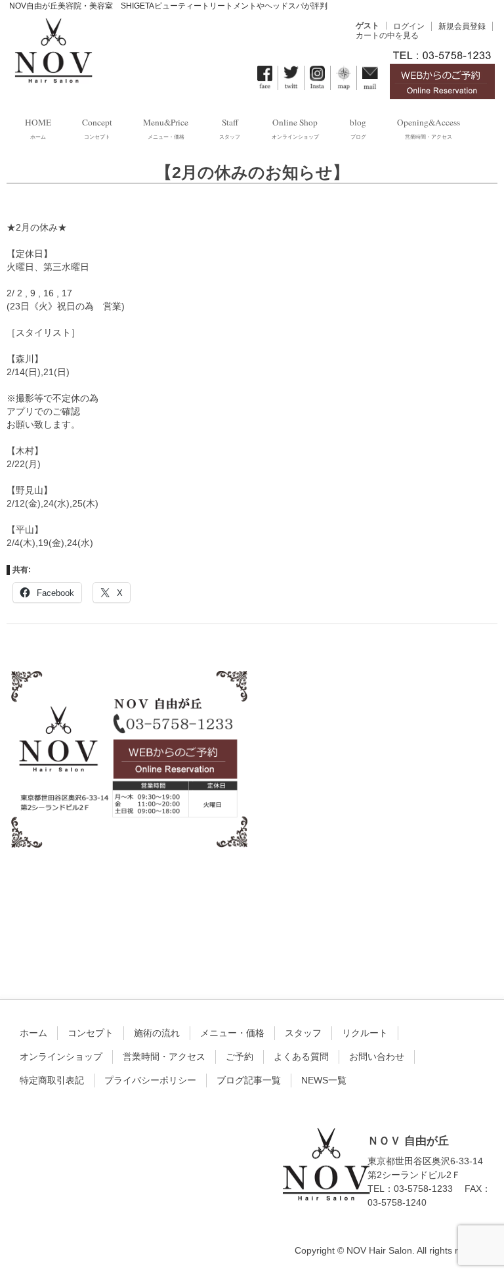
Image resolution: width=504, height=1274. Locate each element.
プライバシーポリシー (150, 1080)
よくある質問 (301, 1056)
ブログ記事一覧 (249, 1080)
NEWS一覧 (323, 1080)
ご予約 (239, 1056)
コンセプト (91, 1033)
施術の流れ (157, 1033)
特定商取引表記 (52, 1080)
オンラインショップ (61, 1056)
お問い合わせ (376, 1056)
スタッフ (303, 1033)
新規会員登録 (462, 26)
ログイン (409, 26)
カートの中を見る (387, 35)
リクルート (365, 1033)
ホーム (33, 1033)
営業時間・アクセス (164, 1056)
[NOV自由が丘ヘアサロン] (52, 74)
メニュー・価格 (232, 1033)
